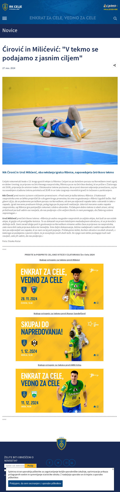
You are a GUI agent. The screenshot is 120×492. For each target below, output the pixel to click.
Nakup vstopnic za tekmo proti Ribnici (60, 259)
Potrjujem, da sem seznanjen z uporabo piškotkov (35, 483)
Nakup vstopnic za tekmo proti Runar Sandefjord (59, 313)
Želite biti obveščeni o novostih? (19, 459)
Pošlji (30, 465)
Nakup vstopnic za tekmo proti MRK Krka (59, 364)
